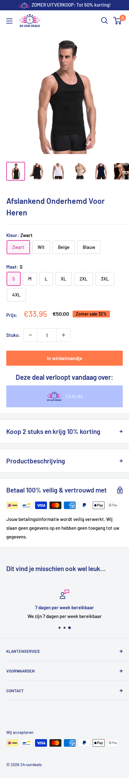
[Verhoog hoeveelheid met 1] (63, 335)
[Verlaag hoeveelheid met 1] (30, 335)
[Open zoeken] (104, 20)
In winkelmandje (64, 358)
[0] (117, 20)
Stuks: (13, 335)
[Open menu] (9, 20)
